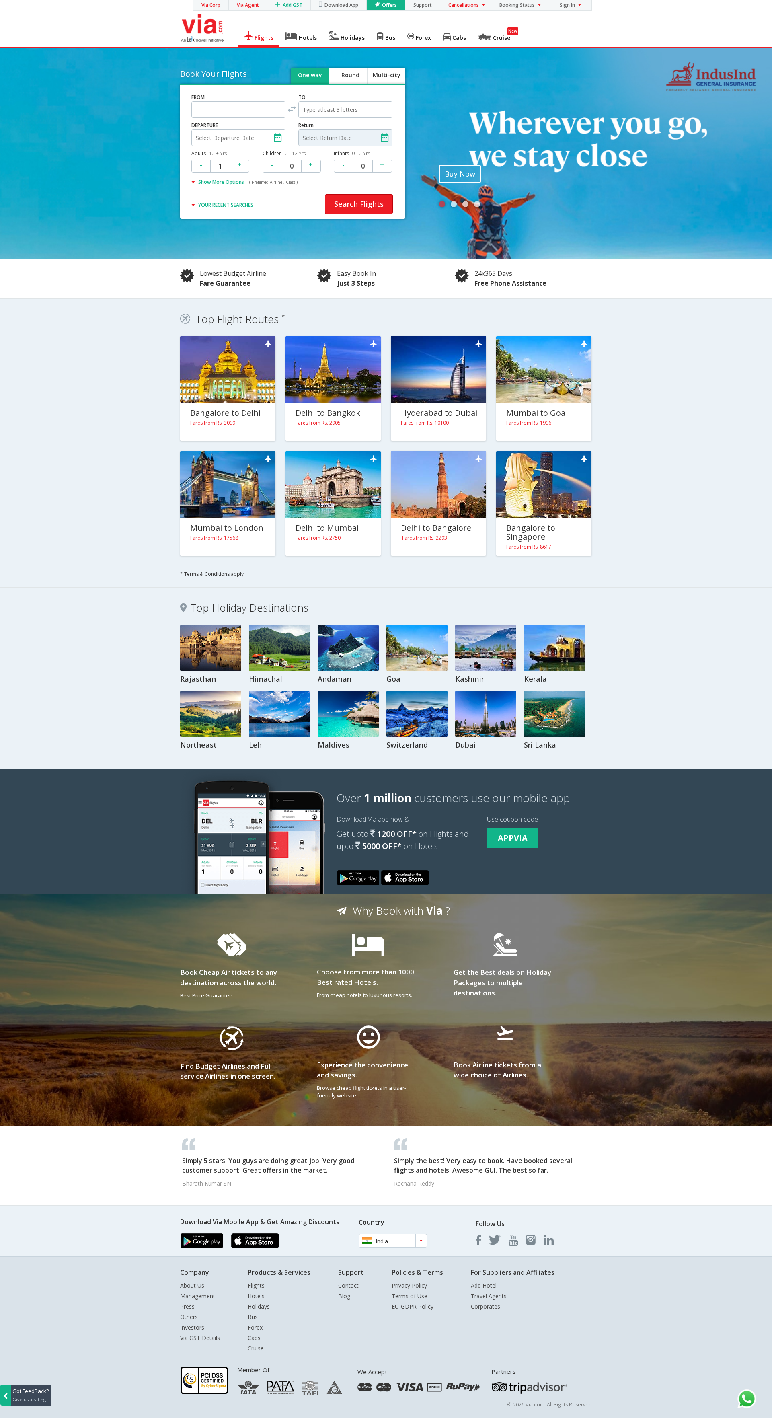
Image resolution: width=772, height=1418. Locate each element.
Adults (209, 153)
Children (284, 153)
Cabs (254, 1338)
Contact (348, 1285)
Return (306, 125)
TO (302, 97)
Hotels (256, 1296)
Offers (389, 5)
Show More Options (248, 182)
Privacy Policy (409, 1285)
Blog (344, 1296)
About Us (192, 1285)
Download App (341, 5)
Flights (256, 1285)
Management (197, 1296)
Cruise (256, 1348)
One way (310, 75)
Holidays (259, 1306)
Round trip (350, 81)
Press (187, 1306)
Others (189, 1317)
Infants (352, 153)
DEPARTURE (204, 125)
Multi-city (386, 75)
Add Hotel (484, 1285)
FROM (198, 97)
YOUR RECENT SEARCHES (225, 204)
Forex (255, 1327)
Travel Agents (489, 1296)
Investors (192, 1327)
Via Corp (210, 5)
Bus (253, 1317)
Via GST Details (200, 1338)
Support (422, 5)
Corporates (485, 1306)
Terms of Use (409, 1296)
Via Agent (248, 5)
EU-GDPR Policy (412, 1306)
